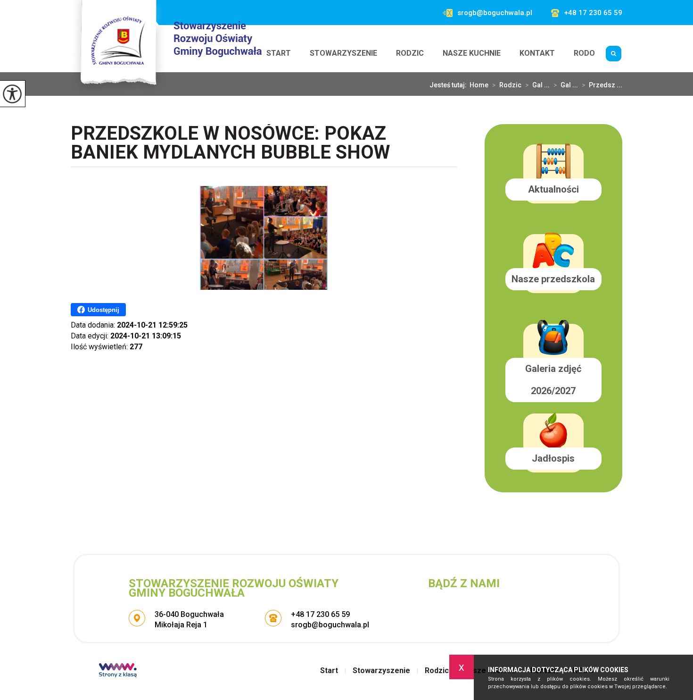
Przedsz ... (602, 85)
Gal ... (537, 85)
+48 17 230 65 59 (593, 13)
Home (479, 85)
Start (278, 53)
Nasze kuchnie (472, 53)
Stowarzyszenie (343, 53)
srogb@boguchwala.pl (494, 13)
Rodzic (410, 53)
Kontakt (537, 53)
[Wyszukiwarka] (613, 53)
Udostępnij (103, 309)
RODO (584, 53)
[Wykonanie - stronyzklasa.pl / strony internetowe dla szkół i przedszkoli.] (118, 671)
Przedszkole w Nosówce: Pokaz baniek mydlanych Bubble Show (230, 143)
